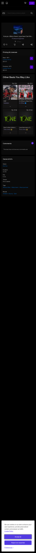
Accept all (18, 537)
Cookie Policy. (8, 531)
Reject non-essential (18, 543)
